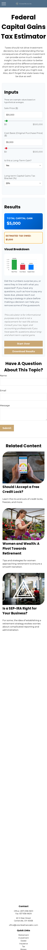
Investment (23, 938)
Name (3, 375)
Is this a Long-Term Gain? (17, 160)
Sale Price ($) (11, 108)
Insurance (23, 944)
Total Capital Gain (19, 218)
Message (5, 405)
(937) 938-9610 (26, 911)
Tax (23, 946)
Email (3, 390)
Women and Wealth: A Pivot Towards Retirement (21, 548)
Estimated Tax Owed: (18, 236)
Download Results (23, 351)
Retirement (23, 935)
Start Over (23, 343)
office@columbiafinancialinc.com (23, 925)
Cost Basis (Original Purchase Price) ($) (23, 134)
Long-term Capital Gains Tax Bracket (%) (19, 177)
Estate (23, 941)
